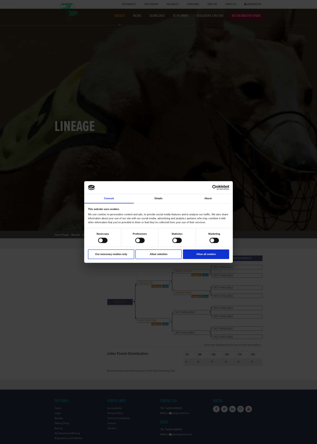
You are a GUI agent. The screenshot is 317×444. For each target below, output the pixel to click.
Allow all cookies (206, 254)
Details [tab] (159, 198)
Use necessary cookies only (111, 254)
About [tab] (208, 198)
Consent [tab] (109, 198)
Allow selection (158, 254)
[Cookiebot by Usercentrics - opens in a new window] (214, 187)
